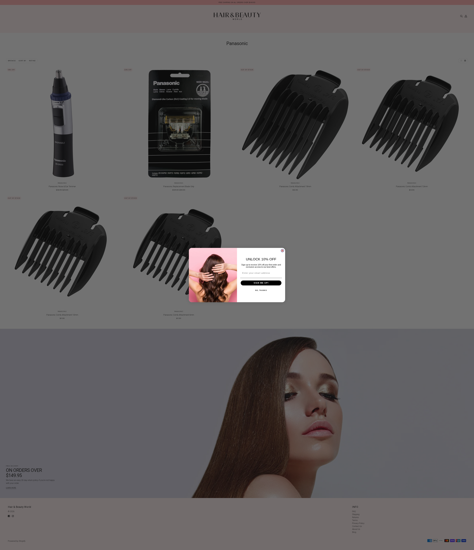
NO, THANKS (261, 290)
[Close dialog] (282, 250)
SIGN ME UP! (261, 283)
